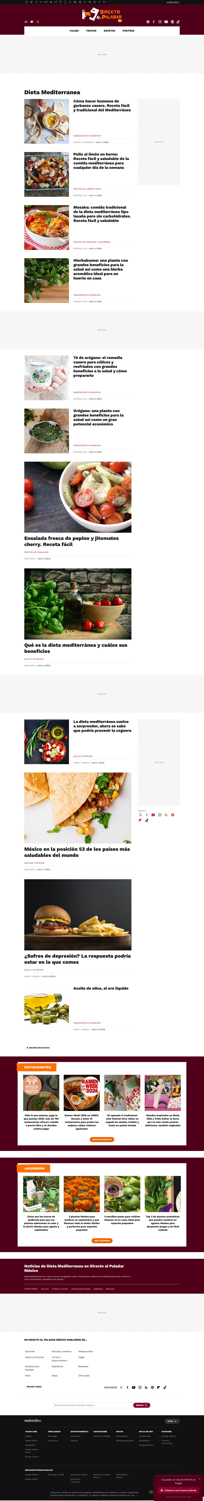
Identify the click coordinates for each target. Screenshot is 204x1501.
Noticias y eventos (34, 863)
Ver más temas (34, 1387)
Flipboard (140, 820)
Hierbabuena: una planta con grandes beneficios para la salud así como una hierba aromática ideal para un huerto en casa (100, 269)
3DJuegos (52, 1436)
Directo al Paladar (102, 1436)
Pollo (28, 1375)
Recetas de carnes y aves (87, 189)
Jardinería (34, 1168)
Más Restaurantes (102, 1139)
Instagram (160, 21)
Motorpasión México (122, 1475)
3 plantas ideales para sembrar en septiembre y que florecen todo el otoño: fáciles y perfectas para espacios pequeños (82, 1223)
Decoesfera (144, 1440)
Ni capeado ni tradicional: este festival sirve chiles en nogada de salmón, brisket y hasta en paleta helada (122, 1120)
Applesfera (30, 1445)
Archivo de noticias (39, 1048)
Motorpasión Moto (124, 1440)
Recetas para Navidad (80, 1289)
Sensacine (75, 1436)
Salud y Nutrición (33, 659)
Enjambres (98, 1289)
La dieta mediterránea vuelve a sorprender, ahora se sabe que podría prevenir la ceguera (102, 726)
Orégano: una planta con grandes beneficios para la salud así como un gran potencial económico (98, 417)
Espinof (74, 1440)
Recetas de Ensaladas (36, 552)
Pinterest (148, 21)
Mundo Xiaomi (32, 1457)
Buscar (38, 21)
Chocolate (84, 1375)
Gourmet (45, 1289)
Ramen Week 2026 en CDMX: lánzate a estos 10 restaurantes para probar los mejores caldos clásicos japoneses (82, 1122)
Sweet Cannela (81, 763)
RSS (166, 814)
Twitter (140, 814)
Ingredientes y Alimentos (86, 136)
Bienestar (110, 1289)
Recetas (109, 30)
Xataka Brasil (31, 1479)
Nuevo (31, 21)
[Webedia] (32, 1420)
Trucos (91, 30)
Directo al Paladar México (102, 1475)
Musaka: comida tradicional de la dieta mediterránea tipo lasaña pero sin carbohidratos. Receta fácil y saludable (102, 214)
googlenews (172, 21)
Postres (128, 30)
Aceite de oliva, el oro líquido (101, 988)
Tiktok (178, 21)
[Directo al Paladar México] (102, 14)
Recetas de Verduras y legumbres (91, 242)
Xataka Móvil (31, 1440)
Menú (26, 21)
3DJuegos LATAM (56, 1474)
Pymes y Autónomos (167, 1441)
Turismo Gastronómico (59, 1359)
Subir (170, 1421)
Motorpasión (122, 1436)
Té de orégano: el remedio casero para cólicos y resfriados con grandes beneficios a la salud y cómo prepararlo (100, 366)
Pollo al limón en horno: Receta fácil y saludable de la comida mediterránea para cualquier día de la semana (101, 161)
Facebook (153, 21)
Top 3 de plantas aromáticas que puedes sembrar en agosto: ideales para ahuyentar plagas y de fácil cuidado (163, 1223)
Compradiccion (146, 1445)
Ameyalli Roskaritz (83, 142)
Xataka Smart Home (31, 1450)
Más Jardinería (102, 1241)
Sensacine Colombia (75, 1480)
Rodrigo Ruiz (80, 195)
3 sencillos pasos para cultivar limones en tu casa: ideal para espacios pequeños (122, 1220)
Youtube (166, 21)
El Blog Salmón (169, 1436)
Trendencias (144, 1436)
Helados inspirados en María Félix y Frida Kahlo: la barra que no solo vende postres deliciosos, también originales (162, 1120)
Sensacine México (79, 1474)
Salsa (54, 1375)
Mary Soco (30, 559)
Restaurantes (37, 1067)
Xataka (28, 1436)
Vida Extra (53, 1440)
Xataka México (32, 1474)
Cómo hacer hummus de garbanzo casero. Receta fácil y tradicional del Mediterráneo (102, 105)
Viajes (74, 30)
